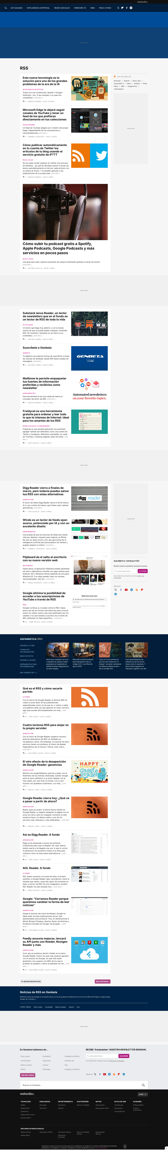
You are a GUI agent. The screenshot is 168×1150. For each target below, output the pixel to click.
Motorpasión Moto (102, 1108)
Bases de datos (26, 656)
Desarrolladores (28, 660)
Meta (129, 83)
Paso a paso (28, 160)
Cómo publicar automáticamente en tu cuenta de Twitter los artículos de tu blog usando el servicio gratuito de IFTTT (45, 149)
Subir (141, 1094)
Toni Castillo (33, 511)
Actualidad (28, 325)
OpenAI (126, 81)
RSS (137, 589)
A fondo (26, 697)
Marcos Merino (34, 101)
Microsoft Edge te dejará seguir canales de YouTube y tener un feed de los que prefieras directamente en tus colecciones (44, 114)
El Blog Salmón (138, 1105)
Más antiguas (102, 981)
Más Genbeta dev (27, 673)
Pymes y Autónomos (137, 1109)
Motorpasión (100, 1105)
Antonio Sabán (34, 339)
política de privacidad (116, 1061)
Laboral (71, 1007)
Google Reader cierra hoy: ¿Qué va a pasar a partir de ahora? (46, 799)
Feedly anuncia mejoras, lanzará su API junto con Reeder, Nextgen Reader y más (45, 942)
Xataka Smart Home (28, 1115)
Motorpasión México (100, 1133)
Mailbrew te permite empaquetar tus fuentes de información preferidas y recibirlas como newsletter (44, 383)
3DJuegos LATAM (45, 1132)
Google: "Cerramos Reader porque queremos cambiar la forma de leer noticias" (46, 902)
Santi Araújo (33, 443)
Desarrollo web (27, 645)
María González (35, 583)
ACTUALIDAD (16, 8)
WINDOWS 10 (80, 8)
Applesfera (24, 1111)
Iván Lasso (33, 717)
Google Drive (132, 86)
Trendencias (118, 1105)
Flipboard (122, 8)
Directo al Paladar (83, 1105)
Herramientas (29, 393)
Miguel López (33, 790)
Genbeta (26, 353)
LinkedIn (115, 594)
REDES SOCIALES (62, 8)
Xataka (23, 1105)
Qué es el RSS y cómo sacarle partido (42, 690)
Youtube (126, 589)
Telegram (131, 8)
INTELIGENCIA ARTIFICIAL (38, 8)
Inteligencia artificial (33, 89)
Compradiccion (119, 1111)
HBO (122, 86)
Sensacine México (64, 1132)
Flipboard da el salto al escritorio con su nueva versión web (45, 558)
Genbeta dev (31, 639)
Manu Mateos (34, 890)
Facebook (126, 8)
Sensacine (61, 1105)
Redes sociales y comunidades (36, 426)
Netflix (23, 1069)
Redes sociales (60, 1007)
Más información (101, 1148)
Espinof (61, 1108)
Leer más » (38, 98)
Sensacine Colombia (61, 1136)
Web (24, 605)
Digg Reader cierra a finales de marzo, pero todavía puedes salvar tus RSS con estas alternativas (46, 491)
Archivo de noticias (32, 981)
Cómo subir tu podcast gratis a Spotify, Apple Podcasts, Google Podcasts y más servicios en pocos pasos (58, 248)
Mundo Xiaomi (26, 1118)
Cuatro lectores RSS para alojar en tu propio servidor (46, 726)
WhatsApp (46, 1069)
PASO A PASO (105, 8)
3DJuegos (43, 1105)
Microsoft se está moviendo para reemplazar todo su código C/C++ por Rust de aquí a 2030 (83, 662)
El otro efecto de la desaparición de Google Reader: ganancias (44, 763)
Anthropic (117, 81)
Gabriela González (36, 137)
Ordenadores (119, 89)
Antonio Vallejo (35, 268)
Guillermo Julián (35, 753)
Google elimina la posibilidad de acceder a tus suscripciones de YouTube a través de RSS (44, 596)
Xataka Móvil (25, 1108)
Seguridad (46, 1061)
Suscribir (142, 571)
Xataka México (26, 1132)
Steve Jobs (137, 81)
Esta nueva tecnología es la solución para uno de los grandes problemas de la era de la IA (45, 81)
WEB (93, 8)
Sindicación (28, 499)
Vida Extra (43, 1108)
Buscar (143, 1085)
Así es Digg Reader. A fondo (41, 834)
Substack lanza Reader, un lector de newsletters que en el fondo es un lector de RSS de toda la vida (45, 316)
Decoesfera (118, 1108)
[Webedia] (142, 1)
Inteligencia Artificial (72, 1069)
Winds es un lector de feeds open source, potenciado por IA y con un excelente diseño (46, 523)
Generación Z (119, 83)
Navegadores (29, 125)
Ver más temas (27, 1075)
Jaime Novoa (34, 622)
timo (78, 1007)
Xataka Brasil (25, 1135)
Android (137, 83)
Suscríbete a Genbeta (37, 347)
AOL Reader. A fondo (37, 868)
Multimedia (28, 565)
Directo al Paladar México (83, 1133)
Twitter (118, 8)
